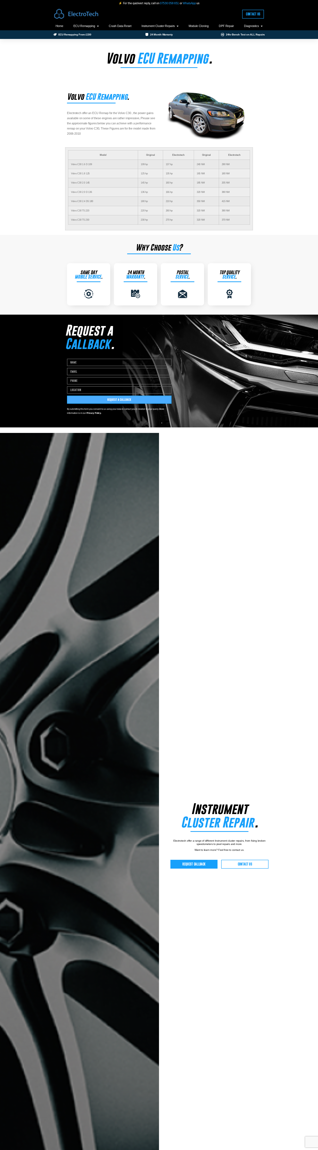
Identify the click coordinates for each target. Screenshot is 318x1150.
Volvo (120, 58)
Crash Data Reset (120, 26)
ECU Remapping (84, 26)
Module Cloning (199, 26)
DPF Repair (226, 26)
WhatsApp (190, 3)
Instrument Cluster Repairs (158, 26)
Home (59, 26)
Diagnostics (251, 26)
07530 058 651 (169, 3)
